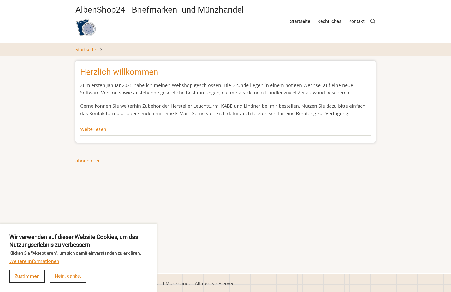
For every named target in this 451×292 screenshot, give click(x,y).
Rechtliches (329, 21)
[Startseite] (85, 27)
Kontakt (356, 21)
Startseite (300, 21)
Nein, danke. (68, 276)
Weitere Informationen (34, 261)
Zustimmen (27, 276)
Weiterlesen (93, 129)
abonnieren (88, 160)
